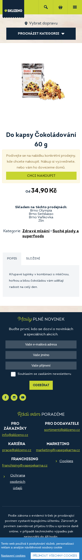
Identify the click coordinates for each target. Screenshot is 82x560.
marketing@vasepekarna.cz (58, 450)
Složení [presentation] (33, 258)
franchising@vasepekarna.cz (25, 465)
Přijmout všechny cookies (55, 555)
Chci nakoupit (41, 176)
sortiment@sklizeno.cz (62, 430)
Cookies (66, 461)
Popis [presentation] (12, 258)
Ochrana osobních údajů (17, 482)
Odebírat (41, 385)
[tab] (12, 258)
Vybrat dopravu (43, 24)
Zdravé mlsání (36, 231)
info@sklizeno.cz (15, 435)
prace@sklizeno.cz (16, 450)
